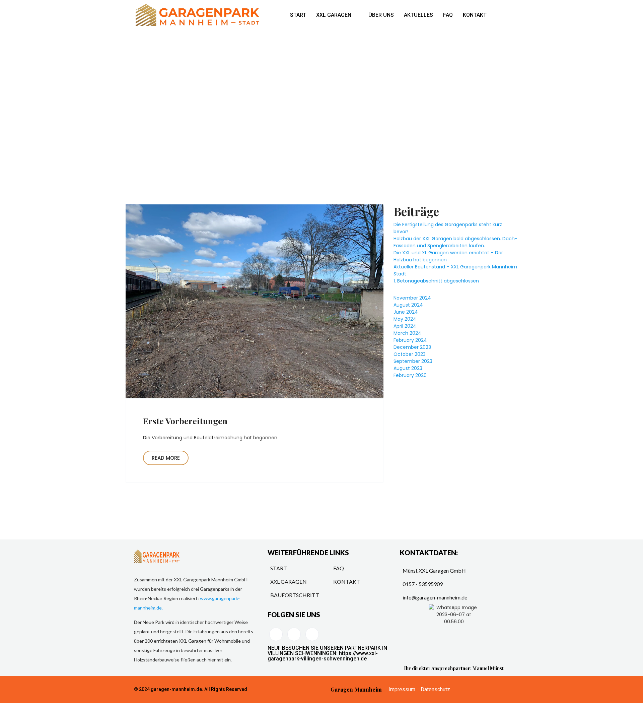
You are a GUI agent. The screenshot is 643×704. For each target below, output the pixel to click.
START (298, 15)
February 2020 (410, 375)
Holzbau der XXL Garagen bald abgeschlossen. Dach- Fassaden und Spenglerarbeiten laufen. (455, 242)
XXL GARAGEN (333, 15)
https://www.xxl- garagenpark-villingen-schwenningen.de (323, 656)
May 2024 (405, 319)
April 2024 (405, 326)
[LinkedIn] (276, 634)
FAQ (448, 15)
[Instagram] (312, 634)
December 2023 (412, 347)
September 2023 (413, 361)
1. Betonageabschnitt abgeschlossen (436, 280)
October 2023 (410, 354)
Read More (166, 457)
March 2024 (407, 333)
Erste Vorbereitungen (185, 420)
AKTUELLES (418, 15)
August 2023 (408, 368)
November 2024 (412, 298)
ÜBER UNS (381, 15)
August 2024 (408, 305)
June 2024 (406, 312)
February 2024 (410, 340)
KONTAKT (475, 15)
